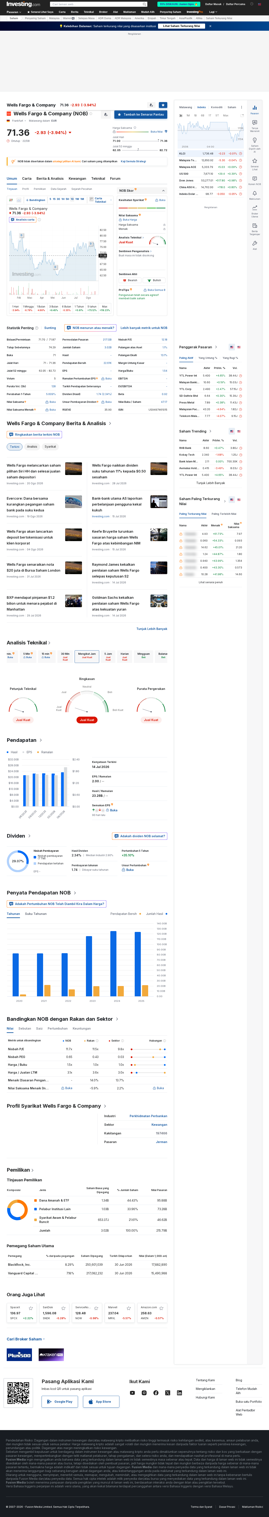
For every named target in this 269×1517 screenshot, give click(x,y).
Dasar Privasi (227, 1446)
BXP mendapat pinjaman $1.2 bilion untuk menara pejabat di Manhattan (32, 543)
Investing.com (100, 455)
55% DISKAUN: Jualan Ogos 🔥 (179, 4)
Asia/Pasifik (185, 18)
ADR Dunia (104, 18)
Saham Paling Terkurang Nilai (199, 440)
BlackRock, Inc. (19, 1204)
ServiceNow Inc (85, 1246)
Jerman (161, 1081)
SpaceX (15, 1246)
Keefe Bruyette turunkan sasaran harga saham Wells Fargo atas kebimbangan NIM (116, 476)
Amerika (139, 18)
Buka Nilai (157, 70)
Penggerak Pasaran (195, 286)
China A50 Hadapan (191, 126)
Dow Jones (186, 119)
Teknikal (98, 118)
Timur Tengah (167, 18)
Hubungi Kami (205, 1336)
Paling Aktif (186, 297)
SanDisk (48, 1246)
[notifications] (251, 4)
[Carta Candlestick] (11, 139)
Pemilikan (40, 128)
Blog (239, 1319)
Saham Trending (192, 370)
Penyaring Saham (170, 12)
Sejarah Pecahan (81, 128)
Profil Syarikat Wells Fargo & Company (54, 1045)
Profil (25, 128)
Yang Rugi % (230, 297)
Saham (14, 18)
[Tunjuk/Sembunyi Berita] (91, 138)
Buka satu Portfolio (249, 1341)
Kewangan (77, 118)
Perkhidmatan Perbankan (148, 1055)
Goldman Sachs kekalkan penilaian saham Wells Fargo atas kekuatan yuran (115, 543)
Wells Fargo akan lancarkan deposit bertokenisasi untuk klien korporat (30, 476)
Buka (68, 1027)
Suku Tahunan (36, 853)
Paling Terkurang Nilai (192, 453)
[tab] (9, 596)
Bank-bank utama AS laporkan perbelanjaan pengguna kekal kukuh (117, 443)
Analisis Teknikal (27, 582)
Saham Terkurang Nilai (219, 18)
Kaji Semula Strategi (133, 100)
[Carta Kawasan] (19, 139)
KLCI (182, 92)
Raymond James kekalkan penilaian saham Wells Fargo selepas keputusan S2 (115, 510)
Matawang (185, 46)
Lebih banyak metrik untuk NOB (144, 267)
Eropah (152, 18)
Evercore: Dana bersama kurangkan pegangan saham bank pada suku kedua (30, 443)
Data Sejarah (58, 128)
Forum (115, 118)
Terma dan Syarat (201, 1446)
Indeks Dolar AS (189, 133)
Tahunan (13, 853)
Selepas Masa (86, 18)
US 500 (183, 112)
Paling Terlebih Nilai (224, 453)
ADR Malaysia (123, 18)
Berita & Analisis (50, 118)
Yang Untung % (207, 297)
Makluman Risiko (252, 1446)
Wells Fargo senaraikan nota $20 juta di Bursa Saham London (33, 507)
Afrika (199, 18)
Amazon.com (149, 1246)
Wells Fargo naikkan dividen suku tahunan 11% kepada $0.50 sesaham (119, 410)
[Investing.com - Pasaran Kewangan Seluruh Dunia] (23, 4)
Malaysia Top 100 (190, 99)
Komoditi (216, 46)
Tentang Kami (205, 1319)
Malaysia (54, 18)
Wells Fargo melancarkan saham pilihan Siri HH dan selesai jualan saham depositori (34, 410)
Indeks (201, 46)
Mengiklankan (205, 1328)
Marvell (112, 1246)
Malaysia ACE (187, 106)
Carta (27, 118)
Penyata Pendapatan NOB (39, 832)
